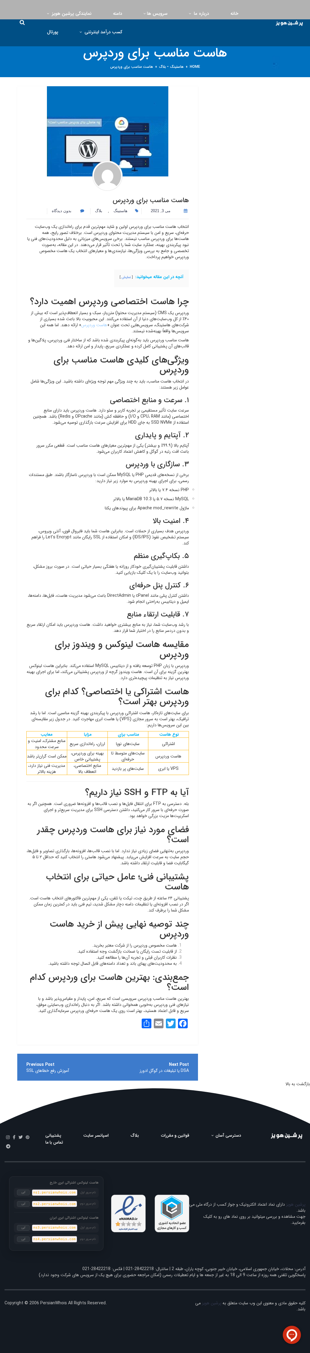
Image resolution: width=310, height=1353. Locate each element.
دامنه (117, 13)
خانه (234, 13)
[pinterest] (27, 1137)
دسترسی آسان (227, 1135)
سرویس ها (157, 13)
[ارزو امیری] (107, 176)
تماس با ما (54, 1142)
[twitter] (20, 1137)
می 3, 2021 (160, 211)
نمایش (126, 277)
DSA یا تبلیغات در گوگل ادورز (164, 1070)
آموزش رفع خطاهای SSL (47, 1070)
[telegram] (8, 1146)
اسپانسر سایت (96, 1135)
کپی (23, 1192)
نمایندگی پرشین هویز (70, 13)
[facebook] (14, 1137)
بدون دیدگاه (62, 211)
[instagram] (8, 1137)
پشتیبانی (53, 1135)
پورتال (52, 32)
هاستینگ (176, 67)
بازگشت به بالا (297, 1084)
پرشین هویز (295, 1204)
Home (195, 67)
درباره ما (200, 13)
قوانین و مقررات (175, 1135)
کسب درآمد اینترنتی (102, 32)
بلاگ (162, 67)
